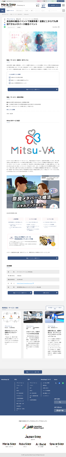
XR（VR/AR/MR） (20, 393)
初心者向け (19, 406)
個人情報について (46, 393)
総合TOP (39, 1)
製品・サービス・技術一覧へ (33, 372)
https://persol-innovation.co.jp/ (24, 283)
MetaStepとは (5, 379)
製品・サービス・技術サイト (33, 89)
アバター (26, 10)
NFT (32, 10)
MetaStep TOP (5, 14)
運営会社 (45, 385)
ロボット (53, 1)
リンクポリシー (46, 395)
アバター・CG (19, 385)
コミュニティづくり (11, 27)
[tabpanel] (33, 41)
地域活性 (18, 27)
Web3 (18, 390)
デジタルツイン (20, 395)
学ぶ (16, 379)
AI (48, 1)
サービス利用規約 (46, 390)
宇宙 (44, 1)
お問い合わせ (46, 293)
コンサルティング (20, 401)
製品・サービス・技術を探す (16, 14)
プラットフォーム (19, 10)
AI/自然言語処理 (33, 400)
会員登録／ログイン (55, 5)
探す (3, 10)
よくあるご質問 (46, 382)
